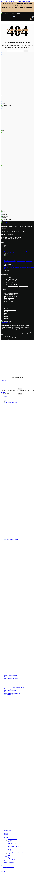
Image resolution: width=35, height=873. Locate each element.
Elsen (9, 849)
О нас (9, 277)
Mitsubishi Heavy (9, 315)
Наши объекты (12, 279)
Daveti (6, 316)
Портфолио (11, 858)
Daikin (6, 313)
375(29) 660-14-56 (12, 13)
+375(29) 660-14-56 (9, 867)
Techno (3, 224)
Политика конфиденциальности (18, 286)
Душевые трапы (9, 301)
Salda (9, 850)
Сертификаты (11, 859)
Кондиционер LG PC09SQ (14, 846)
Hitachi (6, 318)
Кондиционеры (9, 298)
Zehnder (6, 308)
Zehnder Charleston (10, 310)
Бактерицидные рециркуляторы (16, 852)
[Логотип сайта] (17, 20)
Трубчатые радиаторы (11, 293)
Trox (9, 853)
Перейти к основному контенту (24, 1)
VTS (9, 855)
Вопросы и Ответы (14, 281)
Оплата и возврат (13, 284)
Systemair (10, 847)
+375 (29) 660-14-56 (7, 234)
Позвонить (4, 380)
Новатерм (4, 222)
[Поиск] (28, 18)
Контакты (11, 282)
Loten (6, 311)
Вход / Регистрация (9, 862)
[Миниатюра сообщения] (7, 250)
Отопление (7, 299)
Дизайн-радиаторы (10, 294)
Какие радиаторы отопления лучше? (15, 252)
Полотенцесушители (10, 296)
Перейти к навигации (7, 1)
